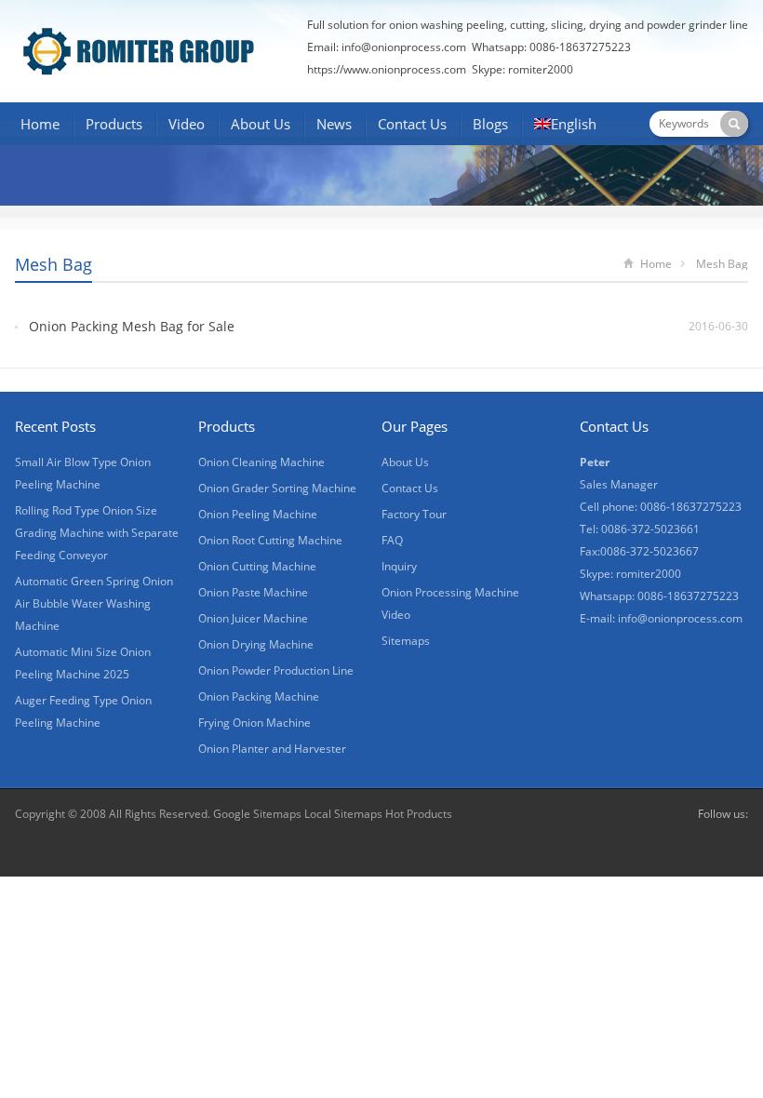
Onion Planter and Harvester (272, 749)
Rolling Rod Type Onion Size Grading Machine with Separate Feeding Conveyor (97, 532)
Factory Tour (414, 514)
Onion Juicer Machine (253, 618)
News (334, 123)
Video (186, 123)
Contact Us (412, 123)
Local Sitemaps (344, 814)
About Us (260, 123)
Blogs (490, 123)
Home (40, 123)
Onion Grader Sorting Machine (277, 488)
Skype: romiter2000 (522, 69)
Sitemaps (406, 641)
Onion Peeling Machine (257, 514)
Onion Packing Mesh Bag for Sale (131, 326)
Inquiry (399, 566)
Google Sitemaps (257, 814)
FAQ (392, 540)
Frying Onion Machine (254, 722)
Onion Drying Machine (256, 644)
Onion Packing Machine (258, 696)
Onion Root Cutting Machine (270, 540)
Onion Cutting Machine (257, 566)
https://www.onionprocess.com (386, 69)
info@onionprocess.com (403, 47)
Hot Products (418, 814)
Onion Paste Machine (253, 592)
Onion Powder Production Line (276, 670)
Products (114, 123)
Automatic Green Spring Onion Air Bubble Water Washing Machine (94, 603)
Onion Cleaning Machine (261, 462)
